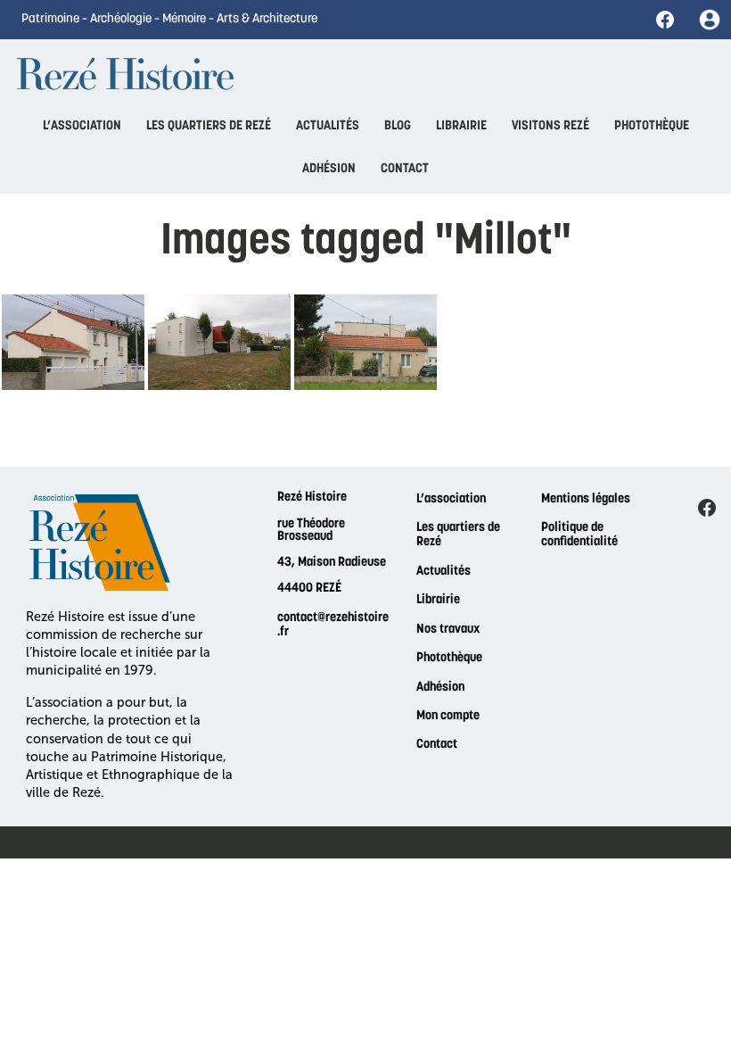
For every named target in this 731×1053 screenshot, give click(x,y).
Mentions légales (585, 499)
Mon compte (448, 716)
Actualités (443, 571)
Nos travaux (448, 629)
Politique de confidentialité (579, 535)
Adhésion (440, 687)
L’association (451, 499)
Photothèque (449, 658)
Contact (436, 744)
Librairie (438, 600)
